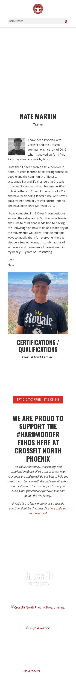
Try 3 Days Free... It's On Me (38, 399)
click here (49, 508)
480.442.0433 (31, 671)
